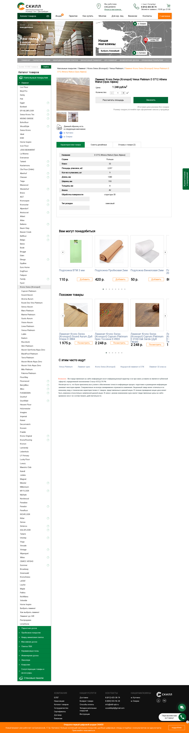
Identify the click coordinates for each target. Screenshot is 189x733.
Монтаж (102, 16)
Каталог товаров (61, 704)
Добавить (85, 279)
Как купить (88, 16)
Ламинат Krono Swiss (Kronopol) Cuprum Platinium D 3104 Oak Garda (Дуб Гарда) (146, 337)
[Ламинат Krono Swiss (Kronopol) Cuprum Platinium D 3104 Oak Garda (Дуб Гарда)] (147, 315)
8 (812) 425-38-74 (148, 7)
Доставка (84, 698)
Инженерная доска (129, 60)
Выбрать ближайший (110, 51)
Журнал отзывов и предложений (185, 179)
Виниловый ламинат (91, 60)
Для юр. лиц (117, 16)
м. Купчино (141, 53)
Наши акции (59, 701)
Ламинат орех (84, 367)
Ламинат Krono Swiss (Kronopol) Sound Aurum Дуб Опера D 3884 (75, 336)
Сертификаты (60, 712)
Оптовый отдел (28, 50)
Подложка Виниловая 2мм (147, 270)
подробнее (177, 727)
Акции (59, 16)
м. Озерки (141, 24)
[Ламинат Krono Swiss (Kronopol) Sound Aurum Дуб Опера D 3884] (76, 315)
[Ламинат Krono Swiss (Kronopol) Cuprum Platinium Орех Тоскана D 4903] (111, 315)
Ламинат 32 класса (157, 367)
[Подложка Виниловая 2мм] (147, 251)
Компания (60, 693)
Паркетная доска (41, 60)
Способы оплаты (87, 704)
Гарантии (73, 16)
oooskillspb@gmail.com (114, 708)
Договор (58, 715)
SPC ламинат (110, 60)
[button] (103, 289)
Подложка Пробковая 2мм (111, 270)
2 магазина (165, 16)
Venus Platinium (66, 367)
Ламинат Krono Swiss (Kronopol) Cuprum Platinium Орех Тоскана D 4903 (111, 336)
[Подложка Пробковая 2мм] (111, 251)
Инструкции (85, 714)
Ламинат (25, 60)
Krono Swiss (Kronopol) (105, 367)
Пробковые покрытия (152, 60)
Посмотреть (84, 343)
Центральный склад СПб (154, 39)
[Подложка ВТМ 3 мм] (76, 251)
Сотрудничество (61, 708)
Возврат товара (86, 701)
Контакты (147, 16)
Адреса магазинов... (113, 9)
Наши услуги (88, 693)
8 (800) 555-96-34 (112, 701)
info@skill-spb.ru (112, 704)
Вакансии (132, 16)
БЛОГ (56, 698)
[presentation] (63, 252)
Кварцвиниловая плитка (65, 60)
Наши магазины (107, 42)
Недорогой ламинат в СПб (132, 367)
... (167, 59)
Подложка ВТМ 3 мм (72, 270)
